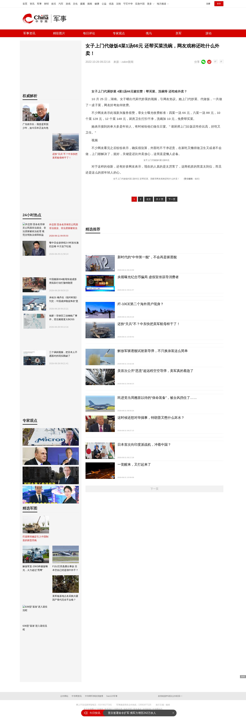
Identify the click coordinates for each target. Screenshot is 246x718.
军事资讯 (29, 33)
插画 (89, 3)
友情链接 (147, 709)
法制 (118, 3)
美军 (179, 33)
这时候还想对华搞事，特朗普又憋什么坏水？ (150, 417)
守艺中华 (128, 3)
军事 (39, 3)
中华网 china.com (37, 18)
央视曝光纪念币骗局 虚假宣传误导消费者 (148, 277)
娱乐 (53, 3)
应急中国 (140, 3)
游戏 (68, 3)
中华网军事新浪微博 (94, 696)
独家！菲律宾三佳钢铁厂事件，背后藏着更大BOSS (63, 317)
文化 (75, 3)
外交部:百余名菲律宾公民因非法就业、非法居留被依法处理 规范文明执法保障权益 (63, 226)
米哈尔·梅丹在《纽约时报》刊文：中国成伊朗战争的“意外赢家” (63, 299)
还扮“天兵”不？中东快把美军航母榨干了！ (148, 324)
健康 (97, 3)
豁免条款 (137, 709)
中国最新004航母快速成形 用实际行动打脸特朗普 (63, 281)
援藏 (82, 3)
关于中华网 (89, 709)
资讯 (32, 3)
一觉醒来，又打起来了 (134, 464)
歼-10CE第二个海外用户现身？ (140, 304)
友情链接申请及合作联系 (170, 696)
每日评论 (89, 33)
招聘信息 (118, 709)
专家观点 (119, 33)
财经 (46, 3)
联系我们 (109, 709)
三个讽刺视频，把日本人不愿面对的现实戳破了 (63, 354)
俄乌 (149, 33)
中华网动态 (157, 709)
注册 (208, 4)
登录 (219, 4)
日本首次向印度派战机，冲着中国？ (144, 444)
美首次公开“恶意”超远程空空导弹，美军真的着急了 (155, 371)
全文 (148, 199)
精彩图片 (59, 33)
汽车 (61, 3)
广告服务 (99, 709)
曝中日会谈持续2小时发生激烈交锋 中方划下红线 (64, 244)
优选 (111, 3)
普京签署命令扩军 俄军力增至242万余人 (132, 712)
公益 (104, 3)
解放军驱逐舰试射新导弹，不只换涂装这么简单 (152, 351)
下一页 (171, 199)
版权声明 (128, 709)
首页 (25, 3)
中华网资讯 (77, 696)
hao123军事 (111, 696)
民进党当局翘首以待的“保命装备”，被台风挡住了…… (157, 398)
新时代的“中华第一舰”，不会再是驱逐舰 (147, 257)
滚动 (209, 33)
